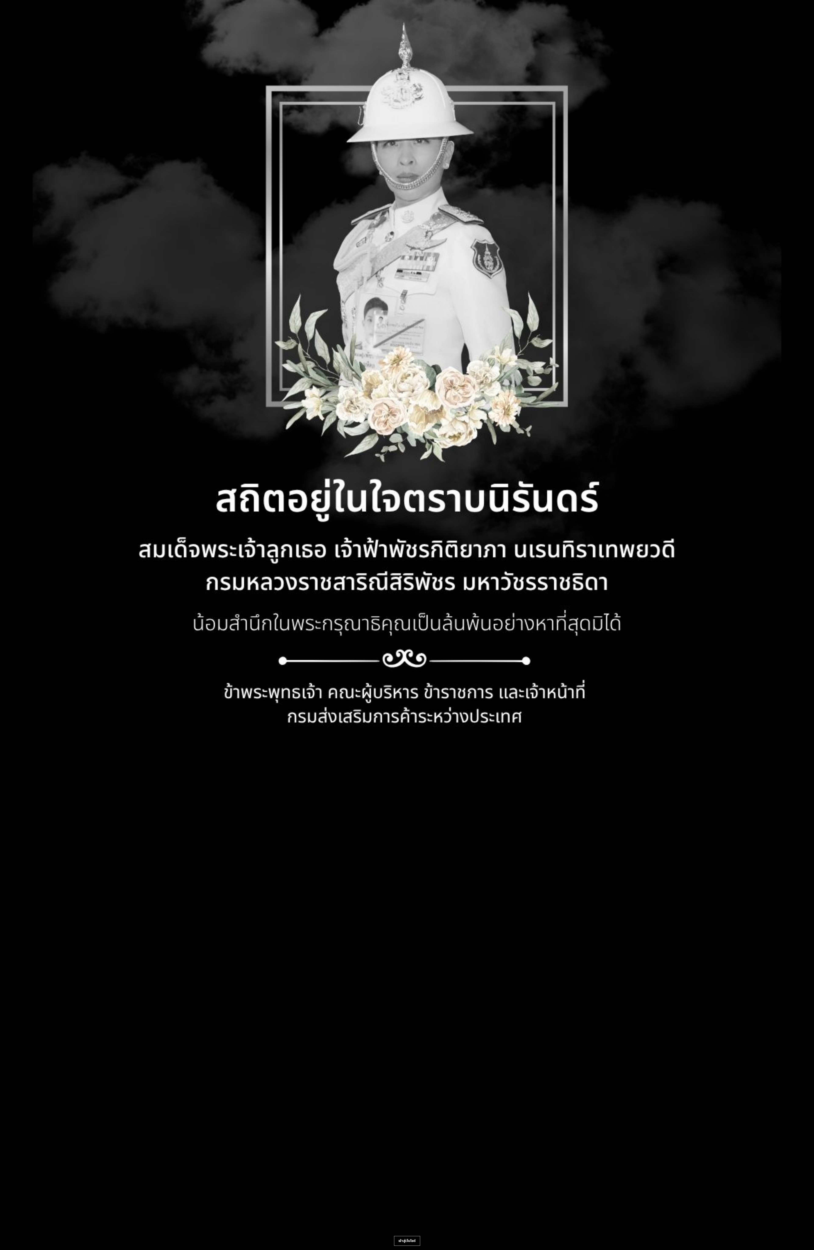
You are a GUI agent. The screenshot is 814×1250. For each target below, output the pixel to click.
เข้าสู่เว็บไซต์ (407, 1240)
